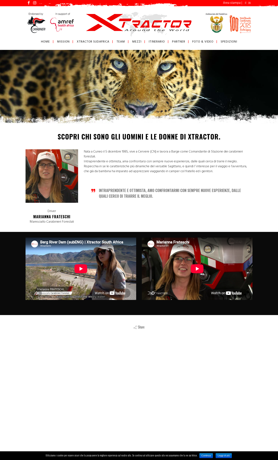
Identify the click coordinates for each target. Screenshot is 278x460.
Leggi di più (224, 455)
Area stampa (232, 3)
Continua (206, 455)
